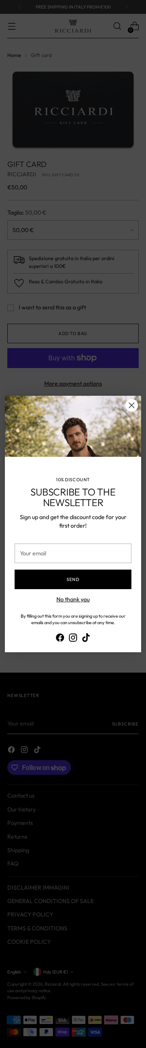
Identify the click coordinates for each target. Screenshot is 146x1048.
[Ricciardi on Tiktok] (86, 639)
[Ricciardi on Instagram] (73, 639)
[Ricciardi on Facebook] (60, 639)
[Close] (131, 405)
